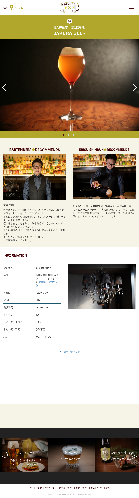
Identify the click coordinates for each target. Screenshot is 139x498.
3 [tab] (73, 134)
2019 (62, 488)
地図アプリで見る (70, 352)
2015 (32, 488)
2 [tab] (68, 134)
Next (134, 88)
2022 (77, 488)
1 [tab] (63, 134)
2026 (107, 488)
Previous (4, 88)
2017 (47, 488)
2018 (54, 488)
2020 (69, 488)
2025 (99, 488)
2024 (92, 488)
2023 (84, 488)
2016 (39, 488)
